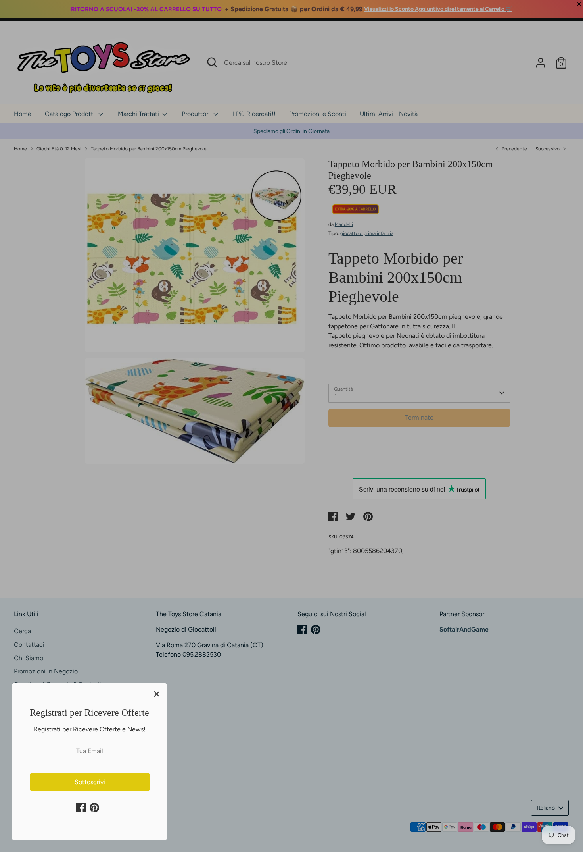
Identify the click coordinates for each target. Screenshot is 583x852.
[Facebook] (81, 807)
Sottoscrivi (90, 782)
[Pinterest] (94, 807)
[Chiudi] (156, 693)
